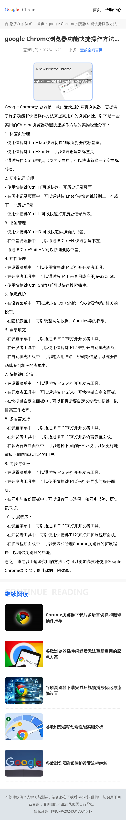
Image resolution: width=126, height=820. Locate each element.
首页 (97, 9)
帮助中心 (113, 9)
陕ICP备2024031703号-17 (71, 811)
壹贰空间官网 (91, 50)
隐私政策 (41, 811)
